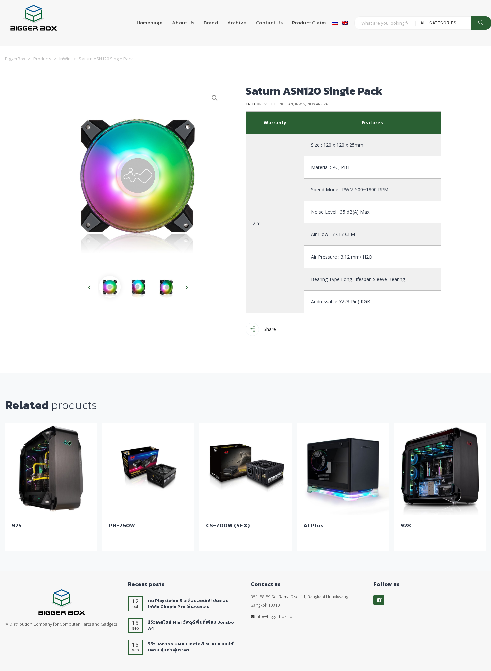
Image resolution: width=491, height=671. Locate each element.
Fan (290, 104)
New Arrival (318, 104)
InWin (300, 104)
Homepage (150, 22)
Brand (211, 22)
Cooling (276, 104)
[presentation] (89, 287)
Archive (237, 22)
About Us (183, 22)
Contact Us (269, 22)
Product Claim (309, 22)
